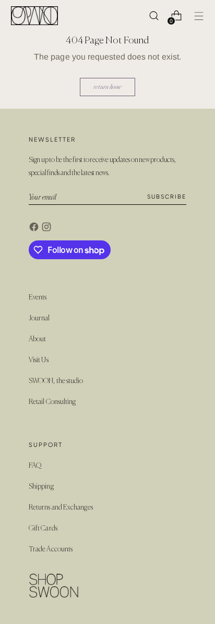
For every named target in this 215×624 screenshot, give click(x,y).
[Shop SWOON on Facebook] (35, 229)
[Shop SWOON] (34, 15)
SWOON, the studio (56, 381)
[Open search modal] (153, 16)
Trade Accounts (51, 549)
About (37, 339)
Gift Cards (43, 528)
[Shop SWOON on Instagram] (47, 229)
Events (37, 297)
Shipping (41, 486)
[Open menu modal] (198, 16)
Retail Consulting (52, 402)
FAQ (35, 466)
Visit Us (39, 360)
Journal (39, 318)
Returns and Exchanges (61, 507)
